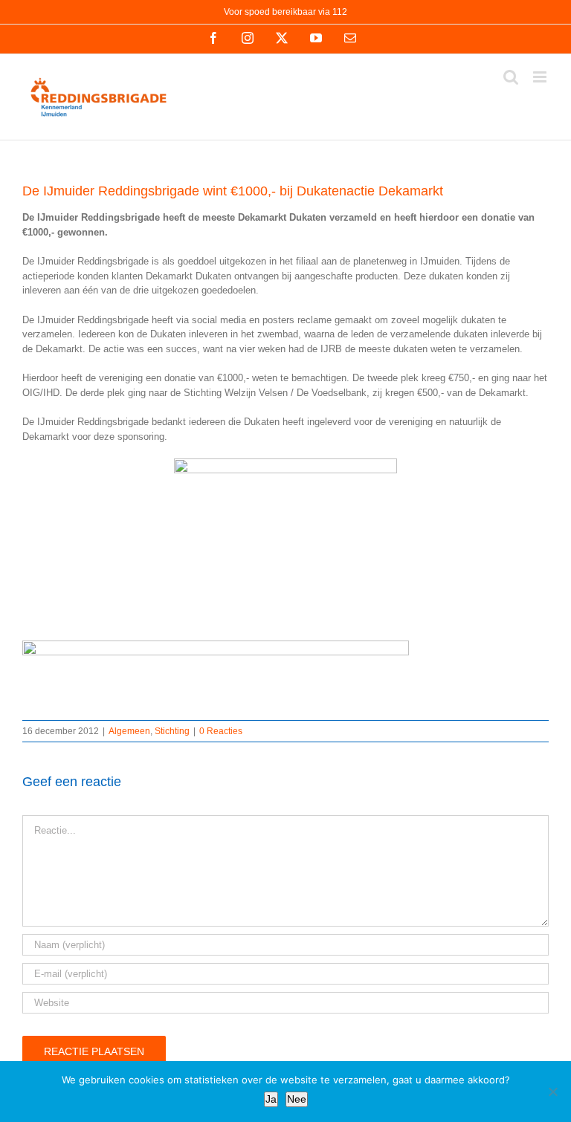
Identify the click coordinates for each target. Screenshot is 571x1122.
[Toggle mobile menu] (541, 77)
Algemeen (129, 731)
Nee (296, 1099)
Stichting (172, 731)
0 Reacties (220, 731)
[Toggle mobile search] (510, 77)
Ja (271, 1099)
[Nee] (552, 1091)
